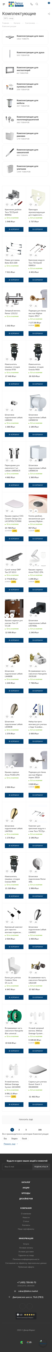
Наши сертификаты (26, 1229)
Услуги (26, 1244)
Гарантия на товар (26, 1255)
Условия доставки (26, 1252)
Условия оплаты (26, 1248)
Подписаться (41, 1167)
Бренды (26, 1193)
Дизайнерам (26, 1199)
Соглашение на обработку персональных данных (26, 1263)
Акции (26, 1188)
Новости (26, 1217)
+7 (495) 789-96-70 (26, 1282)
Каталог (26, 1182)
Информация (26, 1238)
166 (40, 1130)
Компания (25, 1208)
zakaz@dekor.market (28, 1291)
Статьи (26, 1221)
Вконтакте (23, 1306)
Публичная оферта (26, 1267)
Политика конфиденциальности (26, 1259)
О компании (26, 1214)
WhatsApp (30, 1306)
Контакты (26, 1225)
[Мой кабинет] (42, 4)
